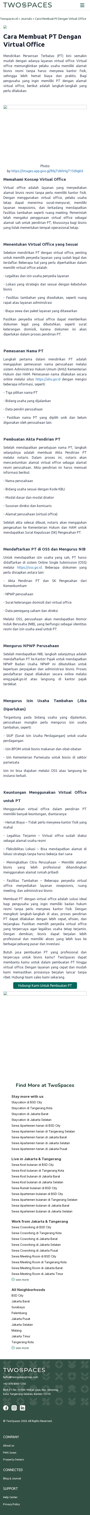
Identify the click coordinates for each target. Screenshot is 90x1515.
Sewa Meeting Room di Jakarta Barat (37, 1268)
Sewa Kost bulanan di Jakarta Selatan (37, 1182)
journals (26, 18)
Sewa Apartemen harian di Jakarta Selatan (41, 1143)
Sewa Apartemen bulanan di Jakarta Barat (40, 1205)
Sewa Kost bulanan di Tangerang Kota (38, 1170)
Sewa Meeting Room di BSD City (34, 1256)
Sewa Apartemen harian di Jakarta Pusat (39, 1149)
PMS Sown (9, 1452)
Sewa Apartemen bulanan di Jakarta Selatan (42, 1211)
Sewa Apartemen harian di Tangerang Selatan (43, 1131)
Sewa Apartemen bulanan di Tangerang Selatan (44, 1199)
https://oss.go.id (28, 567)
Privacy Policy (11, 1504)
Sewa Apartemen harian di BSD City (36, 1125)
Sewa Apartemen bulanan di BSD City (37, 1194)
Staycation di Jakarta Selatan (31, 1119)
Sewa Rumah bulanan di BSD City (34, 1188)
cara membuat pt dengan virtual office (60, 18)
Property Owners (13, 1459)
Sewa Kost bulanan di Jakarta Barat (36, 1176)
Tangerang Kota (23, 1342)
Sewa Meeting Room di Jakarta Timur (37, 1274)
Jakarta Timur (21, 1336)
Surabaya (18, 1307)
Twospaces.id (9, 18)
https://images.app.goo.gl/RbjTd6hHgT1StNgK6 (47, 171)
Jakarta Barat (21, 1301)
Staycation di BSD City (27, 1102)
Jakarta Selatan (22, 1324)
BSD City (17, 1295)
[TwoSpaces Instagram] (14, 1407)
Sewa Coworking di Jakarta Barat (35, 1239)
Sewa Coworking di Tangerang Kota (37, 1233)
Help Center (10, 1497)
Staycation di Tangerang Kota (32, 1108)
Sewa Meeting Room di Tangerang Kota (39, 1262)
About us (8, 1445)
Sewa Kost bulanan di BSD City (33, 1164)
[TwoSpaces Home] (27, 4)
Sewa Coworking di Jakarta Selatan (36, 1244)
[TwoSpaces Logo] (45, 1370)
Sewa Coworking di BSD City (31, 1227)
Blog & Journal (12, 1478)
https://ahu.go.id (47, 379)
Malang (17, 1330)
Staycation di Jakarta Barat (30, 1114)
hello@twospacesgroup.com (20, 1376)
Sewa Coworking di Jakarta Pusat (35, 1250)
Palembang (19, 1313)
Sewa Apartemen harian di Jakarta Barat (39, 1137)
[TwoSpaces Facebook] (5, 1407)
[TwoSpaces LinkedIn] (22, 1407)
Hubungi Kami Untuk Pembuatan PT (45, 985)
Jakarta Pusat (21, 1319)
